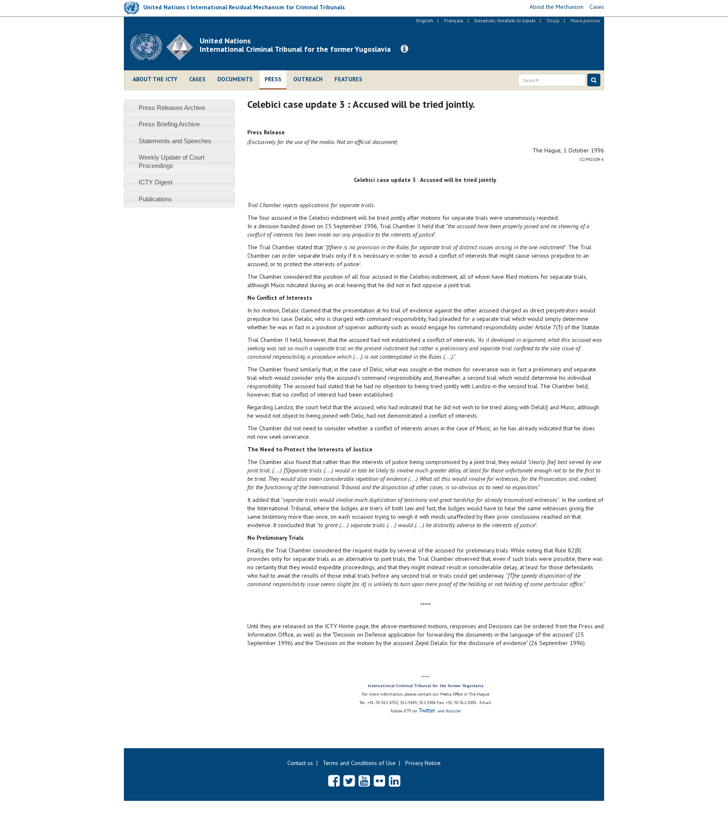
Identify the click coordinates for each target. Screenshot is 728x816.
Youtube (453, 711)
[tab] (179, 107)
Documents (235, 79)
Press (273, 79)
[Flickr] (379, 780)
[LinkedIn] (394, 780)
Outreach (308, 79)
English (424, 20)
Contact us (300, 763)
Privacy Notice (423, 763)
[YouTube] (364, 780)
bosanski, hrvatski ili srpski (504, 20)
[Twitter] (349, 780)
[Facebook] (334, 780)
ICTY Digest (155, 182)
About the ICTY (155, 79)
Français (453, 20)
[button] (404, 49)
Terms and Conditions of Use (359, 763)
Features (348, 79)
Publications (155, 199)
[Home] (165, 47)
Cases (197, 79)
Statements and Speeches (175, 140)
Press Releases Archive (172, 107)
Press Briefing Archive (169, 124)
